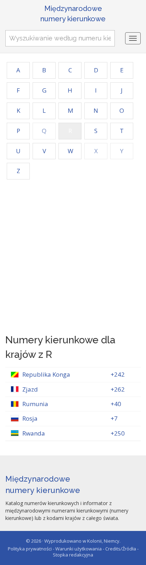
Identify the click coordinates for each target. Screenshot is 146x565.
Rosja (30, 418)
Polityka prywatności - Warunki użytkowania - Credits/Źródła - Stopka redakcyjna (73, 551)
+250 (118, 433)
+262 (118, 389)
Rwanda (33, 433)
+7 (114, 418)
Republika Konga (46, 374)
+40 (116, 404)
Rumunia (35, 404)
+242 (118, 374)
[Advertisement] (73, 256)
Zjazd (30, 389)
